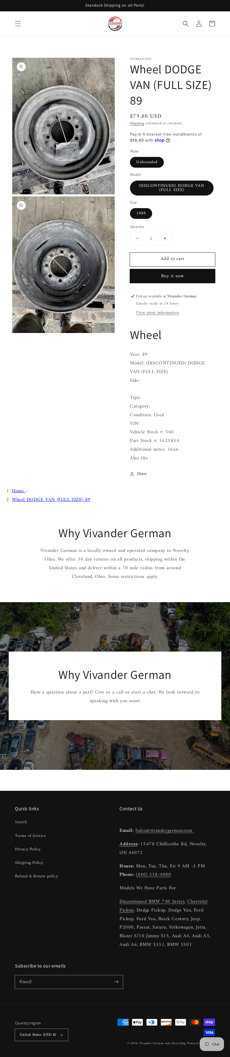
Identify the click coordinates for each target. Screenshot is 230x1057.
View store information (157, 313)
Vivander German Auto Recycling (162, 1043)
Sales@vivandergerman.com (164, 830)
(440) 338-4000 (153, 874)
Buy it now (172, 276)
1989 (141, 213)
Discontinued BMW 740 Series (151, 901)
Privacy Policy (27, 849)
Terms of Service (30, 836)
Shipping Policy (29, 863)
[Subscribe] (116, 981)
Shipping (137, 123)
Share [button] (142, 474)
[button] (18, 23)
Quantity (137, 227)
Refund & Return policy (36, 876)
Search (21, 822)
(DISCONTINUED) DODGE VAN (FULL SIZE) (172, 188)
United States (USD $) (38, 1034)
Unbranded (147, 162)
